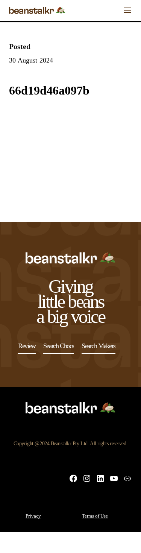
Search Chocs (58, 346)
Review (27, 346)
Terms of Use (95, 516)
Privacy (33, 516)
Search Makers (98, 346)
